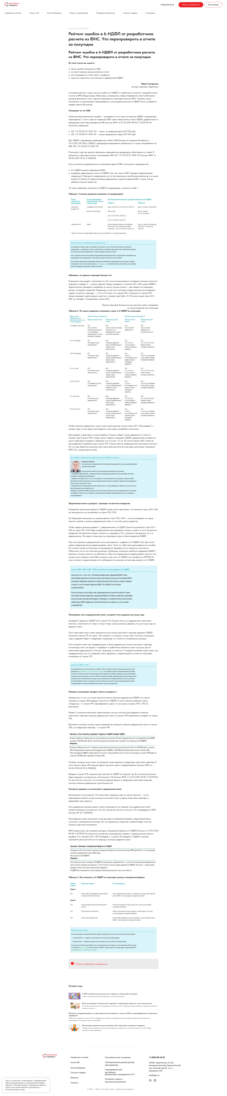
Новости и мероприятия (79, 13)
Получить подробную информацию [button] (91, 964)
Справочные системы (13, 13)
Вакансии (74, 1078)
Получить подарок (130, 13)
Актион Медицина (54, 13)
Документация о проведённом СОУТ (120, 1074)
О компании (150, 13)
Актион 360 (34, 13)
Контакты (74, 1083)
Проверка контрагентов (105, 13)
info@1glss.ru (154, 1075)
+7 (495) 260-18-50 (167, 5)
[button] (191, 4)
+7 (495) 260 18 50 (157, 1057)
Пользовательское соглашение (118, 1057)
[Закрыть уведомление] (48, 1079)
